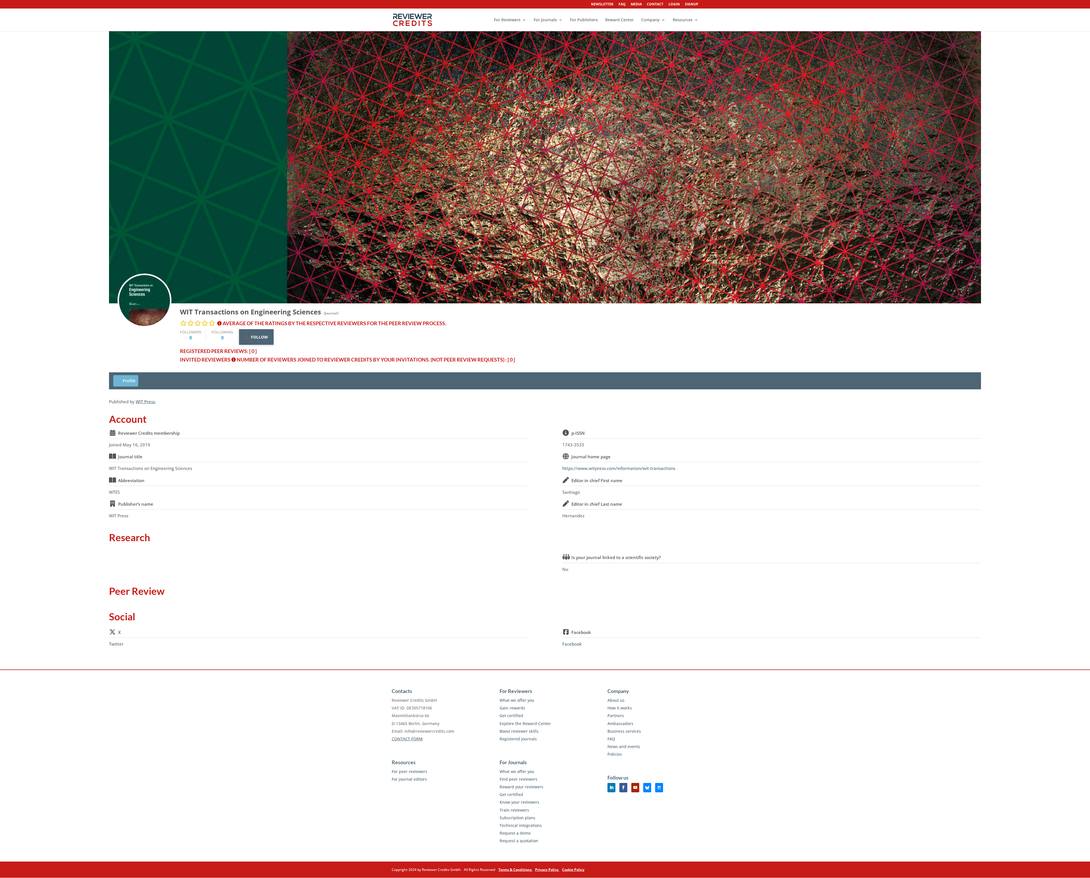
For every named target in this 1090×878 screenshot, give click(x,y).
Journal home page (591, 456)
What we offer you (517, 700)
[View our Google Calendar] (659, 787)
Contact (655, 5)
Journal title (130, 456)
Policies (614, 754)
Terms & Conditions (515, 869)
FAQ (622, 5)
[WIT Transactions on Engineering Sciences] (144, 300)
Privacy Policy (547, 869)
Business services (624, 731)
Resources (683, 20)
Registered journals (518, 739)
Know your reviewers (519, 802)
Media (636, 5)
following (222, 335)
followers (190, 335)
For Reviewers (507, 20)
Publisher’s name (135, 504)
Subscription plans (517, 817)
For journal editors (409, 779)
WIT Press (145, 401)
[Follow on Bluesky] (647, 787)
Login (674, 5)
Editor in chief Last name (596, 504)
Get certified (511, 715)
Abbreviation (131, 480)
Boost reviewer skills (519, 731)
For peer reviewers (409, 771)
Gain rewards (512, 708)
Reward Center (619, 20)
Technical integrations (521, 825)
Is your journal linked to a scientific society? (616, 557)
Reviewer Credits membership (149, 433)
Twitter (116, 644)
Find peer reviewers (518, 779)
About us (615, 700)
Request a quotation (519, 840)
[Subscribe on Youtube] (635, 787)
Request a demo (515, 833)
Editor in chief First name (596, 480)
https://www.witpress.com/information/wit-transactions (618, 468)
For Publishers (584, 20)
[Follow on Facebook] (623, 787)
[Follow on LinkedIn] (611, 787)
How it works (619, 708)
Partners (615, 715)
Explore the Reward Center (525, 723)
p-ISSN (578, 433)
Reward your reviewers (521, 786)
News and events (623, 746)
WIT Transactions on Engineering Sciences (250, 311)
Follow (259, 337)
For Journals (545, 20)
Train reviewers (514, 810)
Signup (691, 5)
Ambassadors (620, 723)
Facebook (581, 632)
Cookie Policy (573, 869)
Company (650, 20)
